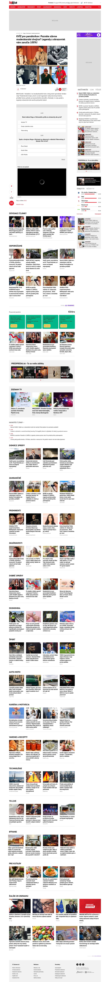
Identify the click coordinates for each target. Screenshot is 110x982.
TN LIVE (12, 801)
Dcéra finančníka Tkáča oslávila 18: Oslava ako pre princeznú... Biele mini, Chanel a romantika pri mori (67, 529)
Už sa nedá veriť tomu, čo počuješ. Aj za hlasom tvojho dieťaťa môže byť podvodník (50, 786)
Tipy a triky (11, 696)
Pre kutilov (15, 863)
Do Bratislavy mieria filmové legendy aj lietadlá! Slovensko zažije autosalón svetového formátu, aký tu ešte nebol (67, 348)
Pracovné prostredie (13, 727)
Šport (39, 7)
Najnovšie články (16, 422)
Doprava (44, 693)
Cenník (35, 973)
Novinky (27, 693)
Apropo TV (24, 122)
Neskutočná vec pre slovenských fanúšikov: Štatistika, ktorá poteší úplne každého (49, 347)
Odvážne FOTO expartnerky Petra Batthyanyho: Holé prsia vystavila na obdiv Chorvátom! (16, 529)
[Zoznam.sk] (80, 972)
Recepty (27, 888)
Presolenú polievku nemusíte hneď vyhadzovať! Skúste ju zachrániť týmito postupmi (32, 882)
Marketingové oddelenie (60, 975)
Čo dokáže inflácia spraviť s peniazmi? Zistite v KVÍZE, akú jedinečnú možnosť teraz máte (16, 347)
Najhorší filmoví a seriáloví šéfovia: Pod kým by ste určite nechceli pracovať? (66, 722)
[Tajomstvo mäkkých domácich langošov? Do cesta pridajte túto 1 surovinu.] (16, 745)
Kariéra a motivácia (19, 704)
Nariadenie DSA (15, 977)
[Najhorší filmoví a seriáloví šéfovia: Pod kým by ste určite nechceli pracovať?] (67, 713)
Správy (33, 414)
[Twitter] (83, 964)
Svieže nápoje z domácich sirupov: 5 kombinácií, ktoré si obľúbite (67, 754)
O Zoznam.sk (15, 964)
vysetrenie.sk (45, 567)
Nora (69, 2)
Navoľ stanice (80, 214)
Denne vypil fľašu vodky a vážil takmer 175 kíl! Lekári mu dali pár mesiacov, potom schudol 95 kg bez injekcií (67, 562)
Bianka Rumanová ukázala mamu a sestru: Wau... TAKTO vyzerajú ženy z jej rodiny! (50, 528)
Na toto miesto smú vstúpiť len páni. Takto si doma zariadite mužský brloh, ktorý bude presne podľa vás (50, 851)
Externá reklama (37, 969)
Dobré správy (16, 575)
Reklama (36, 964)
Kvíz (25, 200)
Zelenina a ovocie (12, 886)
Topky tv (72, 7)
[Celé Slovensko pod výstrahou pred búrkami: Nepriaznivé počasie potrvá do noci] (50, 453)
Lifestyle (80, 7)
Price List (36, 975)
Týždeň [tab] (98, 90)
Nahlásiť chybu (20, 204)
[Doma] (78, 205)
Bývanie (13, 831)
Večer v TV (90, 189)
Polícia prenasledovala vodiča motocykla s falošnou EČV (61, 410)
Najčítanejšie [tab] (83, 90)
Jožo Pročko (24, 154)
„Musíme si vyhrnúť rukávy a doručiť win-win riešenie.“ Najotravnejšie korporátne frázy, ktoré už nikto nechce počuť (33, 723)
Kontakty (57, 964)
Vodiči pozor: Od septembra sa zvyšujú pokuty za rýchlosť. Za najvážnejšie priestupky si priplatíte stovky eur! (16, 627)
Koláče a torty (45, 758)
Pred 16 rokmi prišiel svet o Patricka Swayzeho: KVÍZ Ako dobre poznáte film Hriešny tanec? (49, 232)
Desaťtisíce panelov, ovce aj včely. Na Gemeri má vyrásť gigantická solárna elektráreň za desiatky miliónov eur (50, 627)
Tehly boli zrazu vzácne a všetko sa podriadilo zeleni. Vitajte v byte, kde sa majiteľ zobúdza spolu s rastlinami (67, 851)
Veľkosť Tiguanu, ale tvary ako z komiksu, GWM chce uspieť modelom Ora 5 (33, 689)
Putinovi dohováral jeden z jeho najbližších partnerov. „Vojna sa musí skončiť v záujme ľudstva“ (33, 819)
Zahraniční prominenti (30, 236)
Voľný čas (88, 7)
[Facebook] (77, 964)
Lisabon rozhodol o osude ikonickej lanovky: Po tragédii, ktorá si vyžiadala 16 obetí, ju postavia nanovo (38, 431)
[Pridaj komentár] (11, 186)
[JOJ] (78, 197)
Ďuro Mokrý (24, 146)
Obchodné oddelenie (59, 971)
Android (27, 793)
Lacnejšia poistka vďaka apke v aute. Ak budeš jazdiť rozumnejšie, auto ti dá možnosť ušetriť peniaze (16, 691)
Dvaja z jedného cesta (27, 126)
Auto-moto (14, 672)
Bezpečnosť (45, 791)
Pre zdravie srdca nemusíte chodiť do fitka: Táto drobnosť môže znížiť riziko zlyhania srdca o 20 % (50, 562)
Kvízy (65, 7)
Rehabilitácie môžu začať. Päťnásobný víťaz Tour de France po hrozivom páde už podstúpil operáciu (16, 819)
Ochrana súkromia (16, 969)
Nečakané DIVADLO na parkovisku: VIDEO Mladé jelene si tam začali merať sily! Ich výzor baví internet (67, 497)
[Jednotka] (78, 201)
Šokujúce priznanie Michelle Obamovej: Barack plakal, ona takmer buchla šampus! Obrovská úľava (33, 529)
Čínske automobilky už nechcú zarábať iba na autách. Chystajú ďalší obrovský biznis (66, 786)
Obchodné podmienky (38, 971)
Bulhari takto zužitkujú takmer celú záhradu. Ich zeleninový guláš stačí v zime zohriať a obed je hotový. (33, 756)
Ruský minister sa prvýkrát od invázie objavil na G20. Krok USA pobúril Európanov (50, 819)
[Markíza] (78, 193)
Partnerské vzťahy (89, 178)
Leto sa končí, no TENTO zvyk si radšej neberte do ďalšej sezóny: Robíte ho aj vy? (33, 561)
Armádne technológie (13, 791)
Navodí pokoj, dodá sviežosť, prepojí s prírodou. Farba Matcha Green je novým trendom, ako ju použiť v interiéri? (33, 851)
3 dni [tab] (92, 90)
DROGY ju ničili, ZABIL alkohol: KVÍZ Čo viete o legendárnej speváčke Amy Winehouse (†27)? (33, 231)
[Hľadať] (99, 7)
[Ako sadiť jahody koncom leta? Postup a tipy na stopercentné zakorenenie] (16, 872)
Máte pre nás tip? (58, 977)
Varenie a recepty (18, 737)
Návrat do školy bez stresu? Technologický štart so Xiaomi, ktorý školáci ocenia (66, 593)
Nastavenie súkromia (16, 971)
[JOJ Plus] (78, 209)
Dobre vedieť (11, 351)
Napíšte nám (15, 975)
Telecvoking (24, 130)
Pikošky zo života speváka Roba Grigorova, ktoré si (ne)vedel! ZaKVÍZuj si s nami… (16, 231)
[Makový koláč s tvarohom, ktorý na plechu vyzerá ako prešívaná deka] (50, 745)
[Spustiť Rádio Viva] (89, 34)
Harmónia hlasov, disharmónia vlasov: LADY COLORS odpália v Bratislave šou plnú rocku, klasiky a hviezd (33, 348)
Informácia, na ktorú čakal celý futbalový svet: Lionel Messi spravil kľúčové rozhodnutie (50, 657)
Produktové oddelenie (60, 969)
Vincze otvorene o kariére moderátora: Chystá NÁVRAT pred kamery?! (67, 230)
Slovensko (11, 664)
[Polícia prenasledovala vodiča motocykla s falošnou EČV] (63, 399)
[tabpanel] (89, 107)
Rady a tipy (62, 758)
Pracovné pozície (15, 312)
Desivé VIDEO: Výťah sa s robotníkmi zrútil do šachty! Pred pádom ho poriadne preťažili (34, 427)
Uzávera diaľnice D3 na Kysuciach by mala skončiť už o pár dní (50, 689)
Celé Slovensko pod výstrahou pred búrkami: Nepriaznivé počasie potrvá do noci (50, 463)
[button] (60, 89)
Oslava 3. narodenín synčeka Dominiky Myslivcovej (18, 410)
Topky (24, 33)
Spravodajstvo (58, 967)
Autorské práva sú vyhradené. (82, 969)
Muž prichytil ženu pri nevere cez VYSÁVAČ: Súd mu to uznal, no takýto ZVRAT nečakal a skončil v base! (91, 245)
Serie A (61, 664)
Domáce (12, 7)
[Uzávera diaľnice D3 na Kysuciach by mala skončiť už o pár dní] (50, 680)
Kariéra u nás (15, 973)
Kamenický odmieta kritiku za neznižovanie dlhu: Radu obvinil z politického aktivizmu (32, 463)
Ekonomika (57, 7)
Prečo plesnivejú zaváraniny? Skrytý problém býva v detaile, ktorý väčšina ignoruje (66, 881)
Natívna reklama (37, 977)
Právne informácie (16, 967)
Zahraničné (21, 7)
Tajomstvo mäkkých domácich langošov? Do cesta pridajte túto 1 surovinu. (16, 755)
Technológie (15, 768)
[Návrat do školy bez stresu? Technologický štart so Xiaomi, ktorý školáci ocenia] (67, 584)
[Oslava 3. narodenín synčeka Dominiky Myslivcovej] (20, 399)
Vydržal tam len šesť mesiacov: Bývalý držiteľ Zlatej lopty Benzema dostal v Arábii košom (33, 657)
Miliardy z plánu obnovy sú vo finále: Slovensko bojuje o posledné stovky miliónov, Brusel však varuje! (67, 627)
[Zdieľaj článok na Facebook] (11, 192)
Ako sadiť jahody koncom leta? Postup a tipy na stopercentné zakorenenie (16, 881)
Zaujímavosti (47, 7)
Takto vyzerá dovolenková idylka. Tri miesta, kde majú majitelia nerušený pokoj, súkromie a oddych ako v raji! (15, 851)
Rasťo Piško (24, 150)
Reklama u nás (37, 967)
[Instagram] (80, 964)
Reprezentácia (46, 662)
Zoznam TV (16, 389)
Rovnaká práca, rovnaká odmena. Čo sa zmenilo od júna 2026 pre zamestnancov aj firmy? (16, 722)
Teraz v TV (80, 189)
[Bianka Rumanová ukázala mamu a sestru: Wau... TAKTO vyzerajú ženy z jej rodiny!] (50, 519)
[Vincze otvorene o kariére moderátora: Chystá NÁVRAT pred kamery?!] (67, 221)
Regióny (61, 470)
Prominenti (31, 7)
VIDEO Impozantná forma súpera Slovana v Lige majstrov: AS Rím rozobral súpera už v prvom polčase (67, 658)
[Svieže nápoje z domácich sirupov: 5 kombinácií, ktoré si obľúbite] (67, 745)
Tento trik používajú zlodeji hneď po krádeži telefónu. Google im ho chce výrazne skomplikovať (33, 787)
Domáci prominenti (36, 33)
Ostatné (27, 662)
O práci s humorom (30, 729)
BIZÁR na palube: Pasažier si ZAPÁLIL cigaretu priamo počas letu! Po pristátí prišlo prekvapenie (36, 435)
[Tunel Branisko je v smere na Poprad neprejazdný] (67, 809)
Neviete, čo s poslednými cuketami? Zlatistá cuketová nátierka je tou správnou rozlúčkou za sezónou (50, 882)
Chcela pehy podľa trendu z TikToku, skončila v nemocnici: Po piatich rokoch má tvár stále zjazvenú (37, 439)
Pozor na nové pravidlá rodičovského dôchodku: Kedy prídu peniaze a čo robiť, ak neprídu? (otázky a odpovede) (33, 627)
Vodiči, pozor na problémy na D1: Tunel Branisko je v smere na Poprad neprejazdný (16, 463)
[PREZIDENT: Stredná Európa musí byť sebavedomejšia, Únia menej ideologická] (42, 399)
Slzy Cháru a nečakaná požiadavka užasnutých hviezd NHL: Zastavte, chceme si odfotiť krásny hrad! (16, 658)
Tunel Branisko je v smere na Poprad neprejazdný (67, 817)
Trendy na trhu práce (47, 729)
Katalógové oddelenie (60, 973)
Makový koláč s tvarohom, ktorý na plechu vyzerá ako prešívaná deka (50, 754)
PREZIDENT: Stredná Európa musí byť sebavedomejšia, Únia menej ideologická (42, 410)
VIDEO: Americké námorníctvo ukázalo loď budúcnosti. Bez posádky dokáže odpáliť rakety (16, 786)
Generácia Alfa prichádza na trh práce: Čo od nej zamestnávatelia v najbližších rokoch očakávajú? (50, 723)
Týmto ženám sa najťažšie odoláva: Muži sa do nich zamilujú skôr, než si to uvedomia (92, 181)
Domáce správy (17, 445)
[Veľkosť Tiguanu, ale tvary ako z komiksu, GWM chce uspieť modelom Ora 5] (33, 680)
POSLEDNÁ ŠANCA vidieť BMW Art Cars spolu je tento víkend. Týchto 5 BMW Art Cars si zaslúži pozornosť (67, 691)
